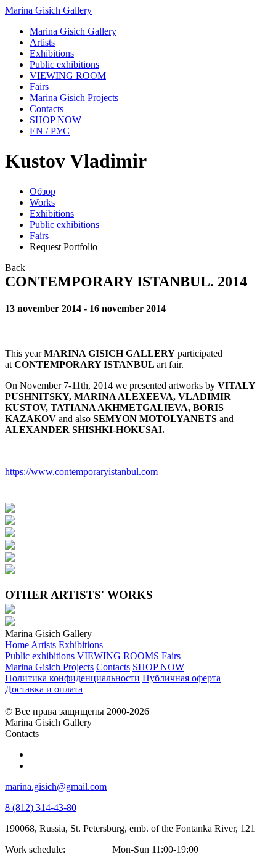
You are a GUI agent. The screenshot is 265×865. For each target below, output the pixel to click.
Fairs (39, 235)
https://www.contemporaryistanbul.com (81, 471)
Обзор (42, 191)
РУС (50, 131)
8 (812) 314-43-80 (40, 807)
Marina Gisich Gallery (48, 10)
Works (42, 202)
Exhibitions (52, 213)
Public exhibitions (64, 224)
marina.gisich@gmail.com (56, 786)
